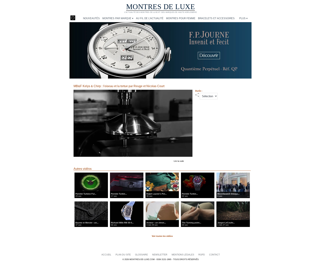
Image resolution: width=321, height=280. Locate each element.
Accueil (106, 254)
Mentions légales (183, 254)
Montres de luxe (160, 7)
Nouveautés (91, 18)
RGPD (201, 254)
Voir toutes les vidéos (162, 236)
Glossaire (141, 254)
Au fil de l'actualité (149, 18)
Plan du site (123, 254)
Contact (214, 254)
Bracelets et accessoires (216, 18)
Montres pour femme (180, 18)
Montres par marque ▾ (117, 18)
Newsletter (160, 254)
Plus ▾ (243, 18)
